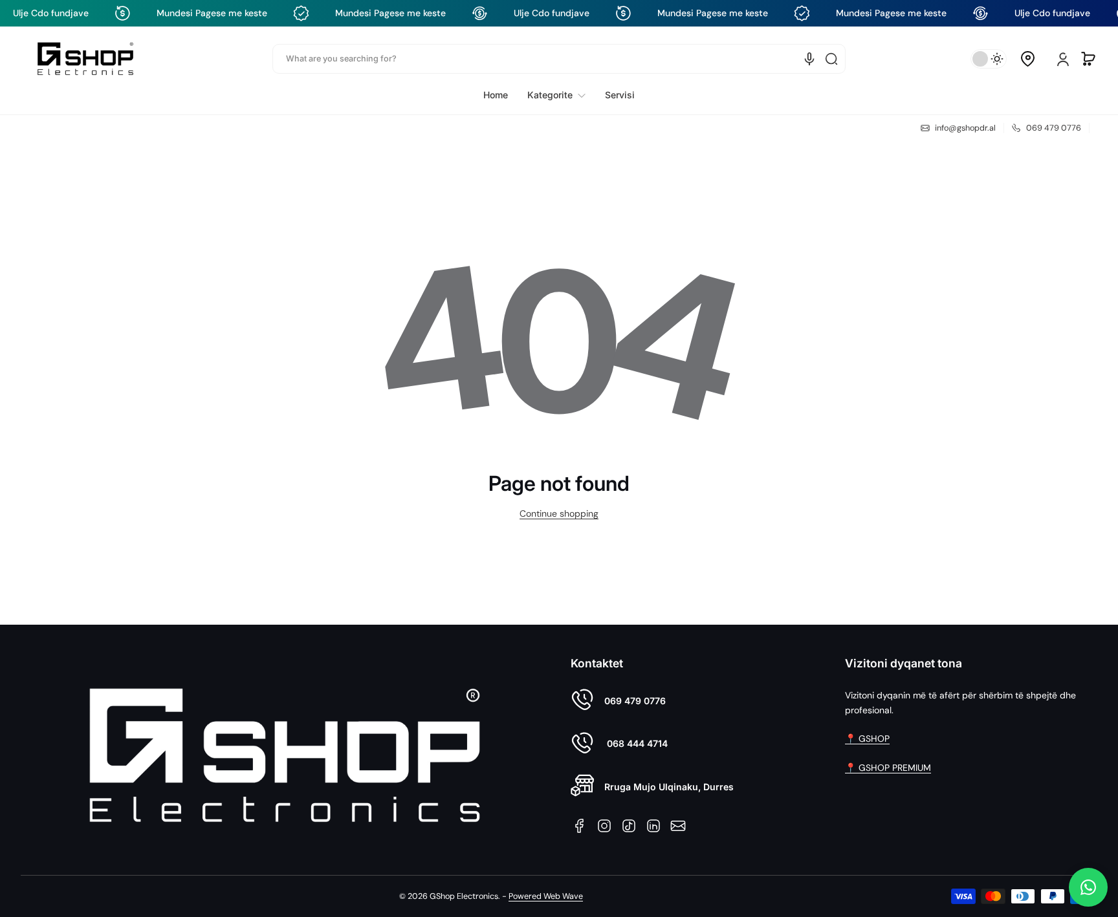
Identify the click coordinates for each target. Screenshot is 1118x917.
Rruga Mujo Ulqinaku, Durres (669, 786)
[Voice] (809, 59)
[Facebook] (579, 826)
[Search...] (831, 59)
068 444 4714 (636, 743)
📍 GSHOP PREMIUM (888, 767)
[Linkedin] (653, 826)
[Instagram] (604, 826)
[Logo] (85, 58)
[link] (556, 95)
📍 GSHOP (867, 738)
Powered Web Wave (546, 896)
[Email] (678, 826)
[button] (1027, 59)
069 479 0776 (635, 700)
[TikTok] (629, 826)
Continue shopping (559, 513)
